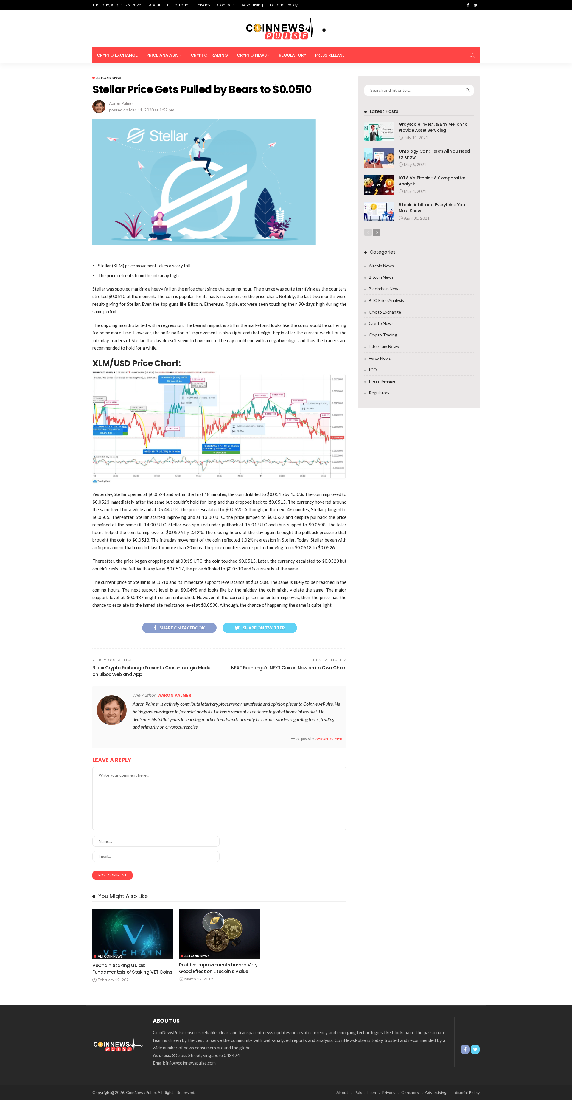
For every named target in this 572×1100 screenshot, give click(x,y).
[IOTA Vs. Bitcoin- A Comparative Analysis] (379, 185)
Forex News (380, 358)
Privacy (203, 5)
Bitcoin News (381, 277)
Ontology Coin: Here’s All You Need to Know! (434, 154)
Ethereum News (384, 346)
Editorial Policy (284, 5)
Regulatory (292, 55)
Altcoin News (108, 77)
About (154, 5)
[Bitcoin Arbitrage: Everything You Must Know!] (379, 211)
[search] (472, 55)
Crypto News (252, 55)
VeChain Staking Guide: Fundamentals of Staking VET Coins (132, 968)
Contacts (226, 5)
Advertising (252, 5)
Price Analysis (162, 55)
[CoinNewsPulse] (286, 28)
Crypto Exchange (117, 55)
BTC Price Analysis (386, 300)
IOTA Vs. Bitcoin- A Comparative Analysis (432, 181)
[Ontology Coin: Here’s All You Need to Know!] (379, 158)
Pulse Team (178, 5)
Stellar (317, 539)
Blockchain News (384, 288)
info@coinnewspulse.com (191, 1062)
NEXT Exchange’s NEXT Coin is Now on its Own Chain (288, 668)
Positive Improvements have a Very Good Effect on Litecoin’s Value (218, 968)
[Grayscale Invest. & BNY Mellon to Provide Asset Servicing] (379, 131)
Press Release (329, 55)
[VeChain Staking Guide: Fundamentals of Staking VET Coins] (132, 934)
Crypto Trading (209, 55)
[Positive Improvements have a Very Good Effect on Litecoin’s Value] (219, 934)
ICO (373, 369)
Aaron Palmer (121, 103)
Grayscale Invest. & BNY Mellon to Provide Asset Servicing (433, 127)
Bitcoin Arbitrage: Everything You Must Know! (432, 208)
